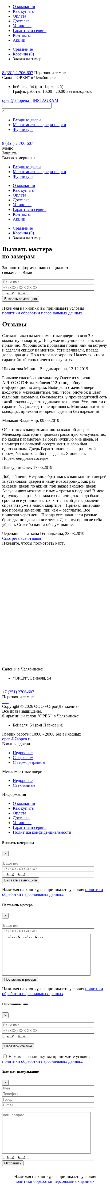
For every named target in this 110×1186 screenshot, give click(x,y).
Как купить (23, 11)
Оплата (19, 16)
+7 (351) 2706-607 (18, 692)
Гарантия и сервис (29, 30)
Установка (22, 25)
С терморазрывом (29, 762)
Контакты (22, 35)
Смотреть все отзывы (21, 538)
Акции (19, 40)
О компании (24, 6)
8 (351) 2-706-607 (17, 72)
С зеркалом (23, 757)
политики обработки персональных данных (42, 313)
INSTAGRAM (45, 100)
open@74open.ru (17, 100)
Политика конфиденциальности (42, 832)
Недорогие (23, 752)
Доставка (21, 21)
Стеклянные (24, 785)
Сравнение (23, 49)
